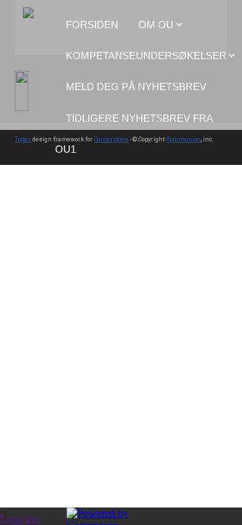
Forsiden (92, 24)
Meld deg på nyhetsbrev (136, 86)
